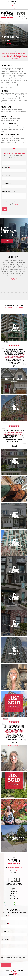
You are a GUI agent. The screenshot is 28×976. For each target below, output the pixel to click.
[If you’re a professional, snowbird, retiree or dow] (14, 812)
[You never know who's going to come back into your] (14, 354)
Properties (14, 891)
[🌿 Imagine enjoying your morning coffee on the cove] (14, 381)
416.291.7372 (15, 3)
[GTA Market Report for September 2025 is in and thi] (14, 758)
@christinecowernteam (14, 307)
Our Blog (14, 897)
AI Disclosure (14, 973)
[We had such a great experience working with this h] (14, 435)
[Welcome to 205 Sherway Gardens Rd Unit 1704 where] (14, 543)
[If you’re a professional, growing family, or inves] (14, 650)
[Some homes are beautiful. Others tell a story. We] (14, 462)
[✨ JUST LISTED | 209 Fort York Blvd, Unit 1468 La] (14, 327)
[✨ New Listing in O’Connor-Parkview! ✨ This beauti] (14, 838)
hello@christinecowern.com (14, 1)
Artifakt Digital (16, 974)
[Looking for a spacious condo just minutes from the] (14, 596)
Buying (14, 890)
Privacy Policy (16, 204)
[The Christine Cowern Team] (7, 14)
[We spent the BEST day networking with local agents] (14, 489)
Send (5, 209)
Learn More (7, 241)
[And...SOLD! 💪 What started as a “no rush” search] (14, 704)
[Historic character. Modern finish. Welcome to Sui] (14, 408)
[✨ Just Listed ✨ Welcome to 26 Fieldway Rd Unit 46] (14, 569)
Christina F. (13, 287)
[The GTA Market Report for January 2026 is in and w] (14, 677)
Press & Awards (14, 898)
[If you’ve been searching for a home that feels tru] (14, 516)
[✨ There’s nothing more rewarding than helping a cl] (14, 731)
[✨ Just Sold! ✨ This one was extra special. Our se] (14, 785)
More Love (13, 289)
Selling (14, 888)
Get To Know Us (14, 895)
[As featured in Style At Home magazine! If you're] (14, 623)
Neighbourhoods (14, 893)
